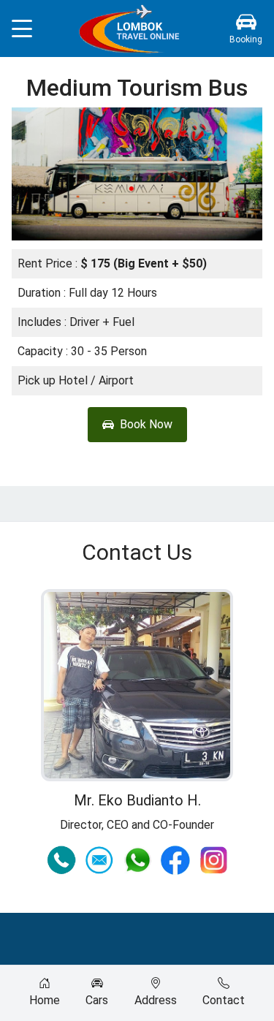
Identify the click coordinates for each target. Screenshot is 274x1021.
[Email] (99, 860)
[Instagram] (213, 860)
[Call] (61, 860)
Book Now (146, 424)
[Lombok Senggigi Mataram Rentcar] (130, 28)
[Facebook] (175, 860)
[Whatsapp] (137, 860)
